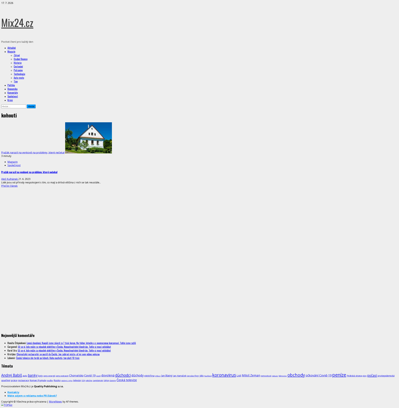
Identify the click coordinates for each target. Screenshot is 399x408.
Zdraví (17, 55)
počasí (372, 375)
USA (83, 380)
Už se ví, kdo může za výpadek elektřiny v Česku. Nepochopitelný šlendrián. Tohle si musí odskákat (64, 347)
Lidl (239, 375)
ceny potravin (62, 375)
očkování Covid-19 (319, 375)
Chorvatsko (76, 375)
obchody (296, 375)
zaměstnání (98, 380)
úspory (112, 380)
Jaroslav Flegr (193, 376)
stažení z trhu (66, 380)
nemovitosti (266, 376)
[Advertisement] (24, 211)
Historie (18, 63)
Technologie (19, 74)
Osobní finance (20, 59)
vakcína (89, 380)
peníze (339, 375)
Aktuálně (11, 48)
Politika (11, 85)
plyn (365, 375)
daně (98, 376)
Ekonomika (12, 89)
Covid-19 (90, 375)
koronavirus (224, 375)
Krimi (10, 100)
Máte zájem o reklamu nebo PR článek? (32, 395)
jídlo (202, 375)
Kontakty (13, 392)
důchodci (123, 375)
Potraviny (18, 70)
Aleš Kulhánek (9, 179)
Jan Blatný (167, 375)
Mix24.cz (17, 22)
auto (25, 375)
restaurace (23, 380)
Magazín (11, 51)
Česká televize (127, 380)
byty (40, 375)
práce (14, 380)
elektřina (149, 375)
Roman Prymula (38, 380)
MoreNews (55, 401)
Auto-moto (19, 78)
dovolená (108, 375)
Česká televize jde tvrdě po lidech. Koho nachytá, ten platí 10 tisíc (47, 358)
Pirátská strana (354, 375)
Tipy (16, 81)
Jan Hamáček (179, 375)
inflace (158, 376)
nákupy (275, 376)
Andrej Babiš (11, 375)
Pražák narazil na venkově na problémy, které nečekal (33, 152)
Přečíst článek (9, 186)
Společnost (12, 96)
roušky (50, 380)
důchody (137, 375)
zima (106, 380)
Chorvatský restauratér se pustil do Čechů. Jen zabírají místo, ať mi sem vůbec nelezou (58, 354)
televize (77, 380)
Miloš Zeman (251, 375)
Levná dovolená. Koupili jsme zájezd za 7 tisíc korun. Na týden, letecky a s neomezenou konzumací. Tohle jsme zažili (81, 343)
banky (33, 375)
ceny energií (49, 375)
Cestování (18, 66)
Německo (283, 376)
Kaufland (208, 376)
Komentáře (12, 93)
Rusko (57, 380)
